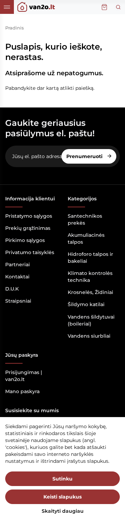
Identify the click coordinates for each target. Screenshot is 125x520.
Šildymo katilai (86, 304)
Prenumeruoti (85, 156)
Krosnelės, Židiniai (90, 292)
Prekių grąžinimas (27, 228)
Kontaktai (17, 277)
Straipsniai (18, 301)
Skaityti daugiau (63, 511)
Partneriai (17, 264)
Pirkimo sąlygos (25, 240)
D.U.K (12, 289)
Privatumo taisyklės (29, 252)
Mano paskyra (22, 391)
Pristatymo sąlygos (28, 216)
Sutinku (62, 479)
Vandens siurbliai (89, 336)
